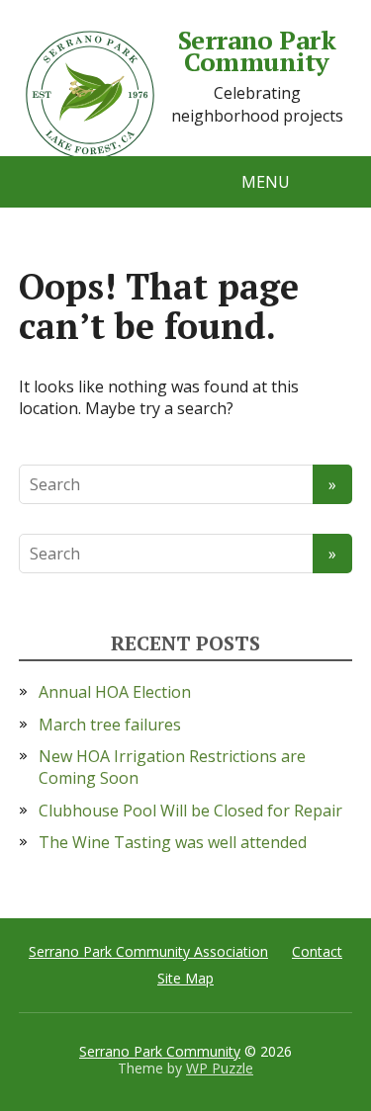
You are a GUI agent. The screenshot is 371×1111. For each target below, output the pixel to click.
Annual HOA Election (115, 692)
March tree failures (110, 724)
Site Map (185, 978)
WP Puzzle (219, 1068)
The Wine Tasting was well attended (173, 842)
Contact (317, 951)
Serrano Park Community (257, 51)
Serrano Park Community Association (148, 951)
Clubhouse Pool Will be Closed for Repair (190, 810)
